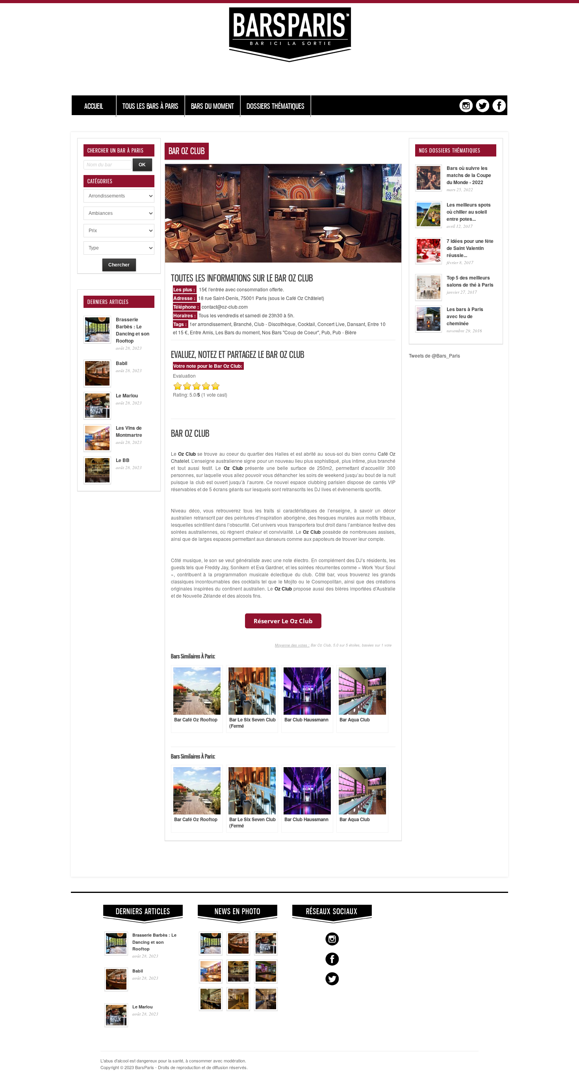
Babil (121, 363)
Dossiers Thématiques (275, 106)
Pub (325, 332)
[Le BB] (238, 981)
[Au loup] (211, 1009)
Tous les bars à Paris (150, 106)
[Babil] (238, 953)
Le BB (123, 460)
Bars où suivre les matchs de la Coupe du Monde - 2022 (469, 175)
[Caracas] (266, 981)
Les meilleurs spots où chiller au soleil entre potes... (469, 211)
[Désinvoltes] (266, 1009)
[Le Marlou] (266, 953)
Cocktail (306, 323)
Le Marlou (127, 395)
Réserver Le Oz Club (283, 621)
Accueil (93, 106)
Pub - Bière (344, 332)
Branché (243, 323)
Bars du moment (212, 106)
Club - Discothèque (274, 323)
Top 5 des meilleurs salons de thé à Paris (470, 281)
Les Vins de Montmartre (129, 431)
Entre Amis (201, 332)
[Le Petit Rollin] (238, 1009)
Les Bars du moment (237, 332)
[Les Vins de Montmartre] (211, 981)
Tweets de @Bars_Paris (434, 355)
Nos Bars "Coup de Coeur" (290, 332)
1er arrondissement (210, 323)
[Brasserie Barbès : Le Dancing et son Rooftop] (211, 953)
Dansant (356, 323)
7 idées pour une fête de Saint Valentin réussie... (470, 248)
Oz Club (312, 531)
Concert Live (331, 323)
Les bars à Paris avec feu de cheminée (465, 316)
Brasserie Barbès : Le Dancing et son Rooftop (132, 330)
